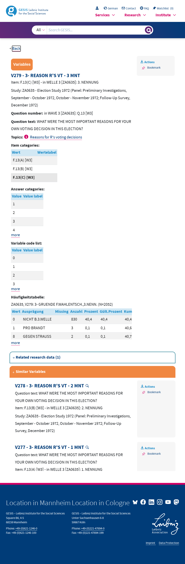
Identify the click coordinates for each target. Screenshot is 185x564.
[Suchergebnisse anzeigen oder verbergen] (148, 30)
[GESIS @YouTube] (168, 502)
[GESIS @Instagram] (160, 502)
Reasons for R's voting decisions (56, 137)
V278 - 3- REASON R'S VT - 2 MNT (49, 386)
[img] (26, 137)
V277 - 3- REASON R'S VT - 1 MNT (49, 447)
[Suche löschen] (141, 30)
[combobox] (92, 30)
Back (16, 48)
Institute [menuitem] (163, 15)
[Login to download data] (98, 8)
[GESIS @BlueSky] (136, 502)
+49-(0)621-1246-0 (26, 529)
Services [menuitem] (102, 15)
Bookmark (153, 68)
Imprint (151, 543)
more (15, 235)
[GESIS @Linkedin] (152, 502)
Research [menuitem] (132, 15)
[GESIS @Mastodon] (176, 502)
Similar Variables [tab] (31, 371)
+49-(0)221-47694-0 (92, 529)
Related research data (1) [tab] (38, 357)
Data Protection (169, 543)
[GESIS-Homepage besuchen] (27, 10)
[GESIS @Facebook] (143, 502)
